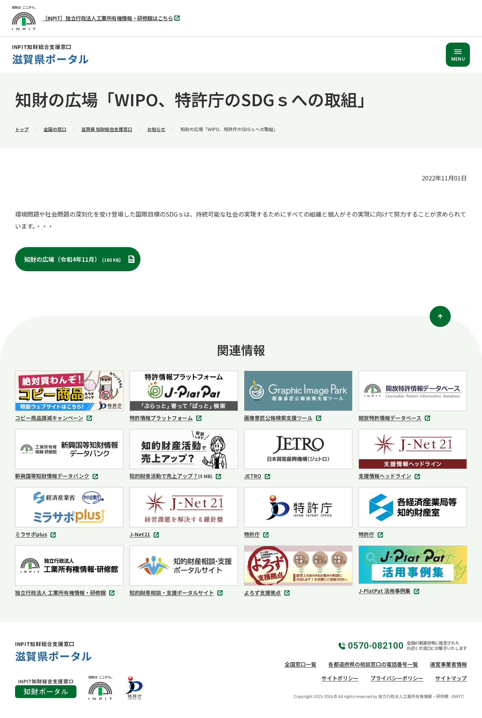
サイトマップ (451, 678)
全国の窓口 (55, 129)
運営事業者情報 (448, 664)
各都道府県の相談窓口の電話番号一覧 (373, 664)
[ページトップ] (440, 316)
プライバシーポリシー (397, 678)
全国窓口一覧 (300, 664)
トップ (22, 129)
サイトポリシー (340, 678)
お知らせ (156, 129)
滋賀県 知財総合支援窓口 (106, 129)
